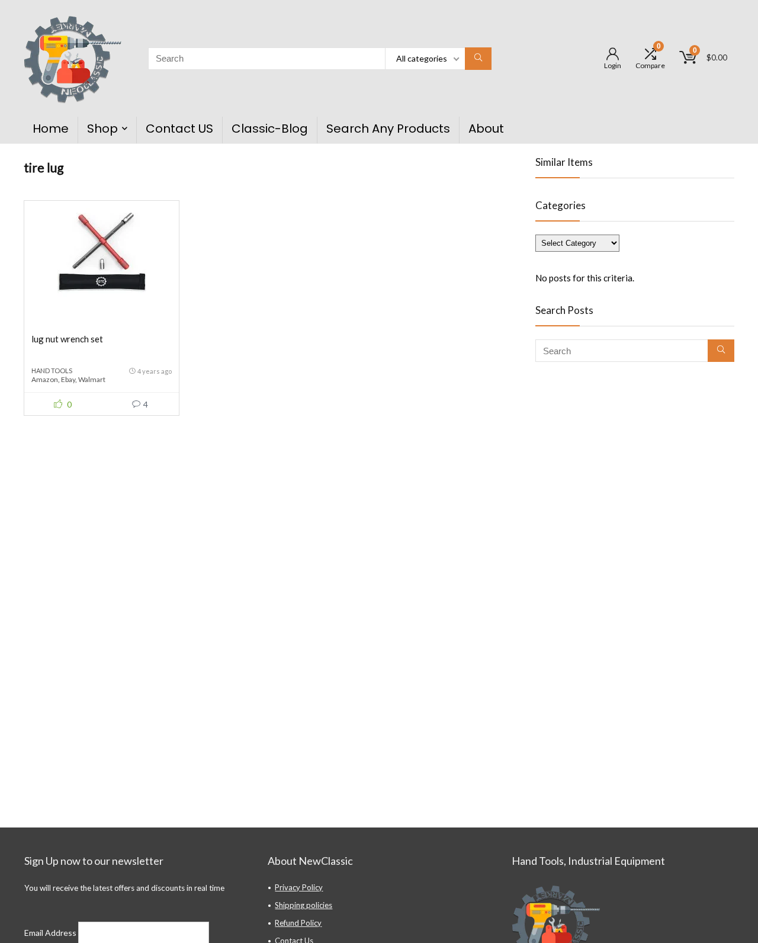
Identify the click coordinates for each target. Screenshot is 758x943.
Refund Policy (298, 923)
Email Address (51, 933)
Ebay (68, 379)
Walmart (91, 379)
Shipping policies (303, 905)
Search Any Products (388, 128)
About (486, 128)
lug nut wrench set (67, 338)
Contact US (179, 128)
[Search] (478, 58)
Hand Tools (51, 370)
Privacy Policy (299, 887)
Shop (102, 128)
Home (51, 128)
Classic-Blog (270, 128)
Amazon (44, 379)
